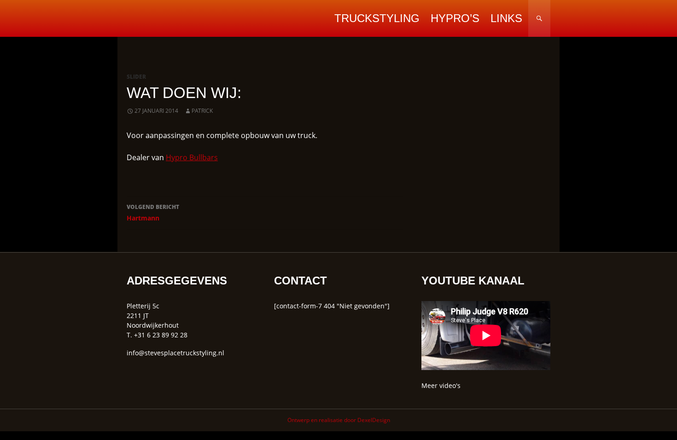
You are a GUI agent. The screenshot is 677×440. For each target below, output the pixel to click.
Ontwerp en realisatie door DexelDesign (338, 420)
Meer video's (441, 385)
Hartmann (153, 212)
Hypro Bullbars (192, 157)
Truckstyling (377, 18)
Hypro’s (455, 18)
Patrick (202, 111)
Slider (136, 77)
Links (506, 18)
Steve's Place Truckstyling (189, 18)
